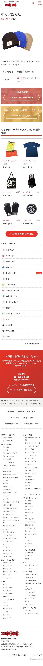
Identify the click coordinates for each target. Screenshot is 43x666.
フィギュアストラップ (32, 446)
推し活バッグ (29, 513)
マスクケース (29, 553)
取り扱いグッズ (15, 400)
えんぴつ (5, 612)
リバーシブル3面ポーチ (10, 465)
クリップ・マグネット (32, 461)
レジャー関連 (27, 572)
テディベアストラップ (10, 493)
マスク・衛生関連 (29, 550)
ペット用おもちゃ (8, 462)
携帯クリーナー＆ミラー (10, 572)
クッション (5, 529)
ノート (5, 584)
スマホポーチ (7, 578)
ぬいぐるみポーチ (8, 471)
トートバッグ (29, 507)
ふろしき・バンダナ (31, 534)
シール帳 (5, 606)
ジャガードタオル (30, 522)
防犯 (24, 562)
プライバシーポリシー (20, 655)
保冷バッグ (28, 510)
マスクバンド (29, 556)
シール (5, 603)
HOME (3, 400)
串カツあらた (36, 404)
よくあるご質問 (27, 417)
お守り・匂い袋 (29, 480)
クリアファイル (7, 593)
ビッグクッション (8, 541)
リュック (5, 499)
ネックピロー (7, 550)
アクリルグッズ (29, 464)
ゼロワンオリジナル (8, 435)
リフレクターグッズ (31, 565)
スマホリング (7, 563)
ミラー (27, 546)
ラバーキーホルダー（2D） (33, 443)
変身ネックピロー (8, 553)
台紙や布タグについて (13, 423)
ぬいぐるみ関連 (6, 444)
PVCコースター (29, 604)
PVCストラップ (7, 566)
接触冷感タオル (29, 525)
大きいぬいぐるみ (8, 456)
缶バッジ (27, 486)
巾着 (26, 516)
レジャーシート (29, 598)
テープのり (6, 596)
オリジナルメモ (7, 587)
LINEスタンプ (29, 611)
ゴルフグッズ (29, 577)
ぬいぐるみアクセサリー (10, 511)
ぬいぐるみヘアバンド (10, 526)
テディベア (6, 490)
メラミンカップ (29, 592)
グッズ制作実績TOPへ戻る (21, 233)
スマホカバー (7, 575)
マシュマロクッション (10, 538)
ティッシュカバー (8, 514)
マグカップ (28, 589)
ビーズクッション (8, 535)
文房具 (3, 581)
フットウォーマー (8, 544)
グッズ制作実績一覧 (32, 343)
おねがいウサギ (7, 438)
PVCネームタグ (29, 470)
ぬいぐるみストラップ (10, 453)
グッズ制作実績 (30, 400)
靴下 (26, 537)
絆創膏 (27, 559)
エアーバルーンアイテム (32, 494)
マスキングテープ (8, 599)
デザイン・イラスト (29, 608)
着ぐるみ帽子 (7, 459)
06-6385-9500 (21, 377)
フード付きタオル (30, 528)
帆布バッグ (28, 504)
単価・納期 (31, 411)
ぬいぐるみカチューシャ (10, 508)
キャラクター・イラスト (32, 614)
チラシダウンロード (31, 423)
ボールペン (6, 615)
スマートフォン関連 (8, 560)
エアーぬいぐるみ (8, 505)
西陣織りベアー (7, 487)
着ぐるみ (5, 481)
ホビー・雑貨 (27, 435)
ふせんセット (7, 590)
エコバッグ (28, 501)
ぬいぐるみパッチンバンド (11, 502)
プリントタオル (29, 519)
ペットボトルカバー (31, 595)
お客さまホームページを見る (21, 97)
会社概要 (21, 411)
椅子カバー (6, 496)
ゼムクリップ (7, 618)
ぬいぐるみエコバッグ (10, 474)
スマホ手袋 (28, 543)
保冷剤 (27, 601)
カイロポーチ (7, 468)
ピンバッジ (28, 477)
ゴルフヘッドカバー (31, 574)
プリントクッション (9, 532)
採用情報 (11, 411)
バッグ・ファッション (9, 404)
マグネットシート (30, 458)
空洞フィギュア (29, 449)
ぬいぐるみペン (7, 609)
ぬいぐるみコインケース (10, 477)
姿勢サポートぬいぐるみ (10, 517)
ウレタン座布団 (7, 556)
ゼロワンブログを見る (21, 115)
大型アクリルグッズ (31, 467)
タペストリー (29, 483)
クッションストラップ (32, 452)
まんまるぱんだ (7, 441)
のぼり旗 (5, 484)
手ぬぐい (27, 531)
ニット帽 (4, 19)
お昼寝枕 (5, 547)
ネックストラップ (30, 473)
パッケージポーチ (30, 581)
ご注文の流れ (14, 417)
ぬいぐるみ (6, 447)
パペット (5, 450)
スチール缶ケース (30, 455)
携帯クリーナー (7, 569)
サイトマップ (37, 655)
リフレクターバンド (31, 568)
